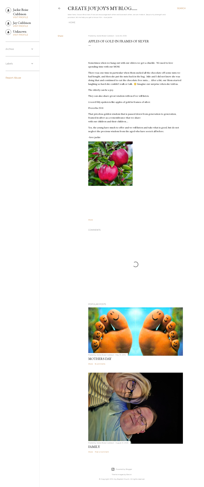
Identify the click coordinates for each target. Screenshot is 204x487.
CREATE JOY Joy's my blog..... (102, 8)
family (94, 447)
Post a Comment (102, 452)
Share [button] (60, 36)
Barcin (129, 474)
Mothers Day (99, 359)
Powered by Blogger (124, 469)
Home (72, 22)
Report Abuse (13, 77)
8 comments (100, 364)
